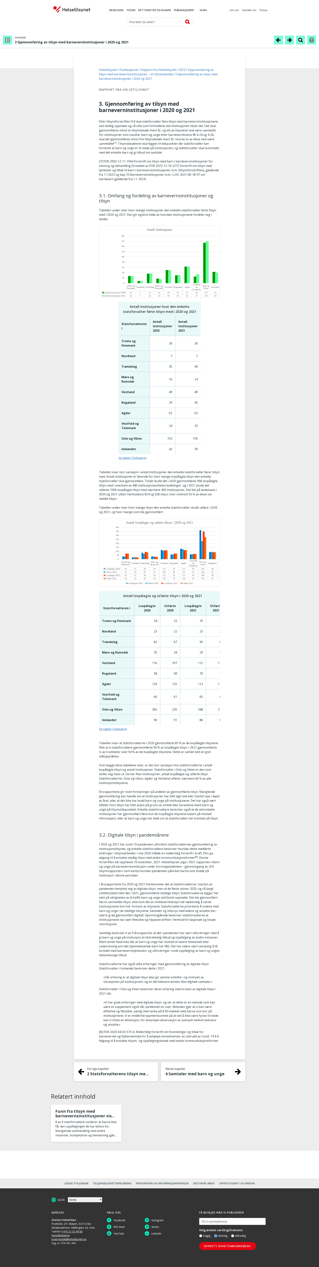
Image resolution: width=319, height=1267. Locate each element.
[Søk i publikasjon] (300, 40)
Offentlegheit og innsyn (237, 1183)
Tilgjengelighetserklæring (112, 1183)
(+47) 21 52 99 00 (72, 1231)
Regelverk (116, 10)
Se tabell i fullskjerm (132, 458)
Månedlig (240, 1235)
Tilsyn (130, 10)
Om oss (234, 10)
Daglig (206, 1235)
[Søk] (187, 21)
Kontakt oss (249, 10)
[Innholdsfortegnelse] (7, 40)
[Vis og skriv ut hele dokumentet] (311, 40)
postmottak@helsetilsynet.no (69, 1239)
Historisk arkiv (204, 1183)
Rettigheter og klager (154, 10)
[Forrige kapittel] (278, 40)
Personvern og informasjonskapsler (162, 1183)
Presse (263, 10)
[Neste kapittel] (289, 40)
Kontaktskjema (61, 1235)
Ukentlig (222, 1235)
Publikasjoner (184, 10)
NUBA (203, 10)
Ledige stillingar (76, 1183)
